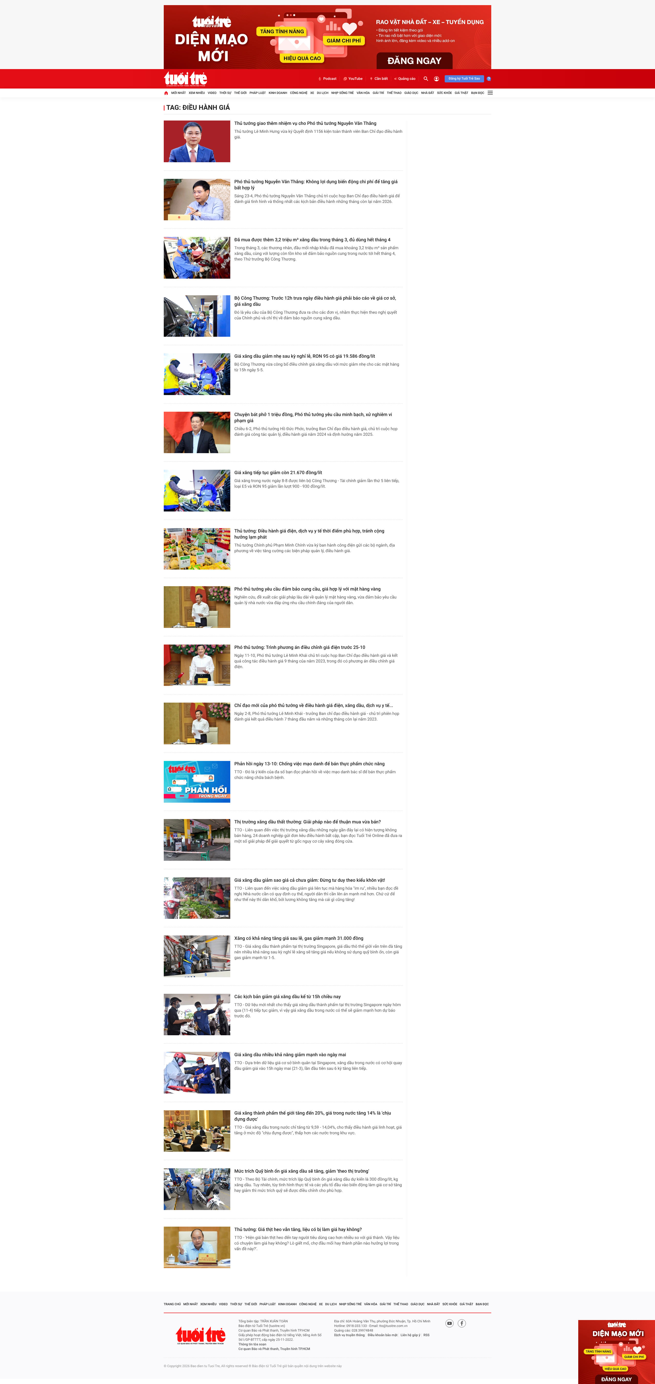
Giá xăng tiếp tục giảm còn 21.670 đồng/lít (278, 472)
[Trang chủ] (166, 93)
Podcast (329, 79)
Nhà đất (427, 93)
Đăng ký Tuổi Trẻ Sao (464, 79)
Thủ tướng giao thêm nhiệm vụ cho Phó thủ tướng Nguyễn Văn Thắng (305, 123)
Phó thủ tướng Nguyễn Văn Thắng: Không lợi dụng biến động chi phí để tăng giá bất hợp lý (316, 185)
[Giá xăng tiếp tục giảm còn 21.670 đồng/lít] (197, 490)
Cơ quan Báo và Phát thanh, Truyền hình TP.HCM (274, 1349)
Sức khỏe (444, 93)
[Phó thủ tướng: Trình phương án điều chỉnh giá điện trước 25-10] (197, 665)
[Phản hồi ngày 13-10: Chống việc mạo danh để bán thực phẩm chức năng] (197, 782)
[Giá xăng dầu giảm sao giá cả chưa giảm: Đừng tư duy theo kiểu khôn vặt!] (197, 898)
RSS (426, 1335)
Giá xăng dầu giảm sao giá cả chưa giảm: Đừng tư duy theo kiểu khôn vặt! (309, 880)
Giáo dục (411, 93)
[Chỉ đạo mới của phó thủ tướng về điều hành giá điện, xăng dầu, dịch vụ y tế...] (197, 723)
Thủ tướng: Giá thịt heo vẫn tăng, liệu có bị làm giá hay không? (298, 1229)
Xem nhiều (197, 93)
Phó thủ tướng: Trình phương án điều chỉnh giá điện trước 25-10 (299, 647)
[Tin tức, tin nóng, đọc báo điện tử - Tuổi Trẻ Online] (185, 78)
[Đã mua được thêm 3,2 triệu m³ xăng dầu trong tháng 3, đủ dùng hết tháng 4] (197, 258)
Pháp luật (257, 93)
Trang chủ (172, 1304)
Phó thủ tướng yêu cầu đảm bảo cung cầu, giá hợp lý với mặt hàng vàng (307, 589)
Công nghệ (299, 93)
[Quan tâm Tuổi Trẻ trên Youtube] (449, 1323)
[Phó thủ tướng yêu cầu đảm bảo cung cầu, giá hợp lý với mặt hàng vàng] (197, 607)
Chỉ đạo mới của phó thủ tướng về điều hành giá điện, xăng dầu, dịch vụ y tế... (313, 705)
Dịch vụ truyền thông (349, 1335)
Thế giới (240, 93)
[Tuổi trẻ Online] (201, 1335)
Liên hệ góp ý (410, 1335)
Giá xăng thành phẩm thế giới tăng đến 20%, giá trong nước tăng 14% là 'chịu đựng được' (312, 1116)
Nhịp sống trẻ (342, 93)
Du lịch (323, 93)
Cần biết (381, 79)
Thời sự (225, 93)
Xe (312, 93)
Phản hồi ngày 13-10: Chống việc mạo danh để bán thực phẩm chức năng (309, 764)
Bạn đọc (477, 93)
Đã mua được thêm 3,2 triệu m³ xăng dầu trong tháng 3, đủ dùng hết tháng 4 (312, 240)
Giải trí (378, 93)
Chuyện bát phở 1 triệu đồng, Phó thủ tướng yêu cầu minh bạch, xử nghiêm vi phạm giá (313, 417)
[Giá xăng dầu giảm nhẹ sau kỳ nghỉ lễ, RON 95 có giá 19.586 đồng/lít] (197, 374)
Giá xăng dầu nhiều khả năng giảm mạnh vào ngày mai (290, 1055)
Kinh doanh (278, 93)
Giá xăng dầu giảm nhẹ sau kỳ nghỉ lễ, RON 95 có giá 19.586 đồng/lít (304, 356)
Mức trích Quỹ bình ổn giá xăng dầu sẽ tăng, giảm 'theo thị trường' (301, 1171)
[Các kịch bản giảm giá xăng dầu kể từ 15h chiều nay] (197, 1015)
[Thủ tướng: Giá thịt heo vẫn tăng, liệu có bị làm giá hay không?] (197, 1247)
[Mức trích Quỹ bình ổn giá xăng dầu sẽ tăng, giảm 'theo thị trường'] (197, 1189)
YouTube (355, 79)
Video (212, 93)
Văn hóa (363, 93)
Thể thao (394, 93)
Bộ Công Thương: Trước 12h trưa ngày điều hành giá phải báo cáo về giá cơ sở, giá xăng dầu (315, 301)
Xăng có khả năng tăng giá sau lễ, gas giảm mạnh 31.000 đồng (298, 938)
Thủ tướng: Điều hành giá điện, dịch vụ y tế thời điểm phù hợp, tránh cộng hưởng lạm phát (309, 534)
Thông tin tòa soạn (252, 1344)
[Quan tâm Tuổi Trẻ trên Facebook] (462, 1323)
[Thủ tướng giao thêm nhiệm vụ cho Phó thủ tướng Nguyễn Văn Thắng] (197, 141)
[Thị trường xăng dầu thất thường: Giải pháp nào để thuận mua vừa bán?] (197, 840)
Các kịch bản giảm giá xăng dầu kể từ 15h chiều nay (287, 996)
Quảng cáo (407, 79)
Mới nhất (178, 93)
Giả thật (461, 93)
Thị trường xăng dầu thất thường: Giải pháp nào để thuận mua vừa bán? (307, 822)
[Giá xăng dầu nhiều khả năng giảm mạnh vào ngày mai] (197, 1073)
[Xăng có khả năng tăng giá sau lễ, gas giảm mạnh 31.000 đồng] (197, 956)
